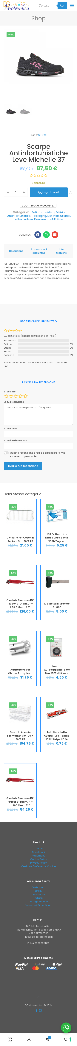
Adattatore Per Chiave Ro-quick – (20, 671)
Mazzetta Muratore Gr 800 (57, 605)
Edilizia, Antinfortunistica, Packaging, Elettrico (36, 214)
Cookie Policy (38, 859)
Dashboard (38, 887)
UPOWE (42, 135)
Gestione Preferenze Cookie (38, 866)
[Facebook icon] (36, 1010)
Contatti (38, 848)
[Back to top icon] (38, 997)
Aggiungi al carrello (49, 192)
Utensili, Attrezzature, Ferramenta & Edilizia (43, 217)
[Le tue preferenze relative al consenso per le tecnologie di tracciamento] (70, 1039)
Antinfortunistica (43, 212)
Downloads (38, 894)
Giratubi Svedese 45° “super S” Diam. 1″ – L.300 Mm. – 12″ (20, 801)
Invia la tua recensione (23, 466)
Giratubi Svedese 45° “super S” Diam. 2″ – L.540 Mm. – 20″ (20, 603)
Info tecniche (61, 251)
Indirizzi (38, 898)
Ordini (38, 891)
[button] (37, 234)
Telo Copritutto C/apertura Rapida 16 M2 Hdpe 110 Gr (57, 735)
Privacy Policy (38, 863)
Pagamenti (38, 855)
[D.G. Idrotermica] (16, 5)
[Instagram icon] (40, 1010)
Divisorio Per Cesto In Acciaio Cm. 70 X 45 (20, 539)
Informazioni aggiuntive (39, 251)
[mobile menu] (72, 5)
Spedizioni (38, 852)
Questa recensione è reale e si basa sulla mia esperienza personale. (37, 454)
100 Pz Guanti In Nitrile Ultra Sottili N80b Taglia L (57, 537)
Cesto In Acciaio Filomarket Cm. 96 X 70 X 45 (20, 735)
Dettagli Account (39, 901)
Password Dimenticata (38, 905)
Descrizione (16, 251)
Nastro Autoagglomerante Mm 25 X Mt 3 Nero (57, 669)
